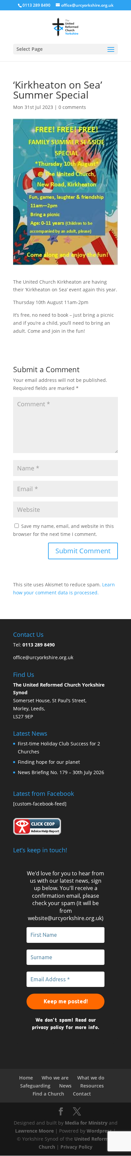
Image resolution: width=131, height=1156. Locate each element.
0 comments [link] (72, 107)
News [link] (65, 1085)
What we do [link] (90, 1077)
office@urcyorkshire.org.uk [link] (43, 657)
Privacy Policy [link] (76, 1147)
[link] (65, 26)
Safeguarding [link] (35, 1085)
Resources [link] (92, 1085)
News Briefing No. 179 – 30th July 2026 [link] (61, 772)
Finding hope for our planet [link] (49, 762)
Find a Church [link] (48, 1094)
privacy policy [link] (48, 1027)
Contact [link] (82, 1094)
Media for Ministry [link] (87, 1123)
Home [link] (26, 1077)
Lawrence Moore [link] (34, 1131)
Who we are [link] (55, 1077)
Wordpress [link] (99, 1131)
